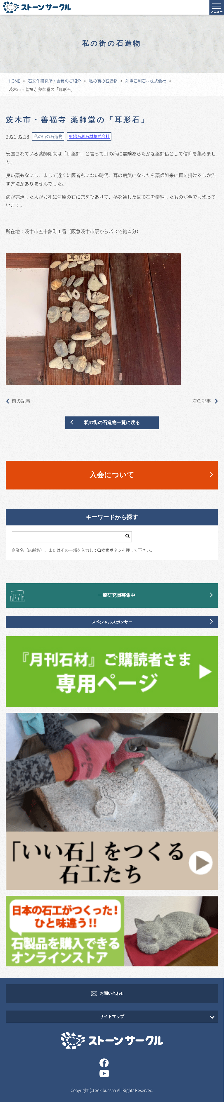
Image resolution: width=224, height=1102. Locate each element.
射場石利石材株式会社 (145, 81)
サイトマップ (112, 1016)
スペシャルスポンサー (112, 622)
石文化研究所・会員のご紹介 (54, 81)
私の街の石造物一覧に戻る (112, 422)
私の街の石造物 (103, 81)
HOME (14, 81)
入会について (112, 475)
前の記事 (21, 400)
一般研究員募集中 (116, 595)
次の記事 (202, 400)
